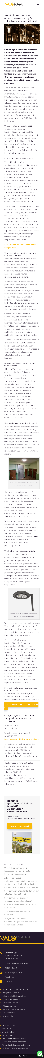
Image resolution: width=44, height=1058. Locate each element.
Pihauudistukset (9, 1006)
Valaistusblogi (8, 1032)
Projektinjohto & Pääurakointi (15, 989)
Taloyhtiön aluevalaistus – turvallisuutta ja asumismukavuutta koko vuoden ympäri (20, 922)
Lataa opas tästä (20, 826)
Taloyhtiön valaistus (11, 993)
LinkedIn (9, 981)
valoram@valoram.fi (14, 972)
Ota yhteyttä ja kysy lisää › (21, 706)
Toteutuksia (7, 1029)
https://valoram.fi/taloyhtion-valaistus (21, 739)
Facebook (9, 977)
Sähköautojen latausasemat (14, 1009)
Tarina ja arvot (8, 1035)
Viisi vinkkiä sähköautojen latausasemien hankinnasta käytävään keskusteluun (17, 871)
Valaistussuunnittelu (11, 1003)
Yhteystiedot (8, 1016)
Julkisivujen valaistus (11, 999)
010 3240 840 (11, 968)
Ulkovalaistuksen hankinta (14, 1038)
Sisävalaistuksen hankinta (14, 1042)
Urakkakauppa (8, 1025)
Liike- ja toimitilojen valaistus (14, 996)
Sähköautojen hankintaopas (15, 1048)
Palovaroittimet (9, 1013)
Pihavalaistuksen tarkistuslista (16, 1045)
